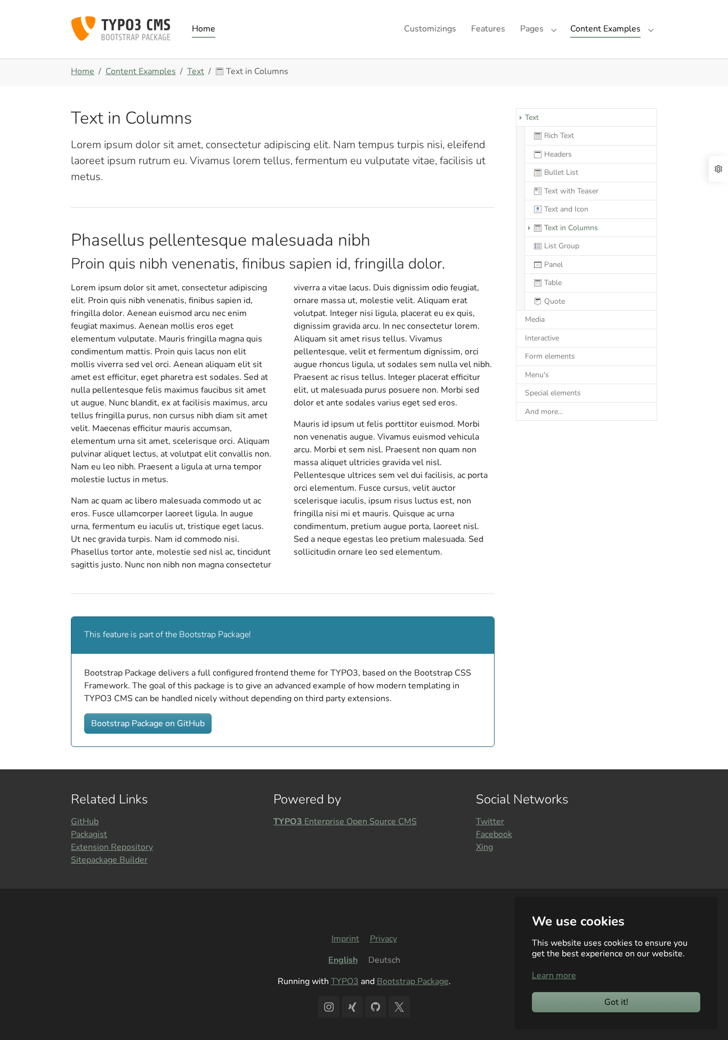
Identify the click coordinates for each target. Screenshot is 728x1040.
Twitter (490, 821)
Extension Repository (112, 847)
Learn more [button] (554, 975)
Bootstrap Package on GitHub (148, 723)
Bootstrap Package (413, 981)
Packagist (89, 834)
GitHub (85, 821)
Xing (484, 847)
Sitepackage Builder (109, 860)
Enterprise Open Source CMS (345, 821)
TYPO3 (345, 981)
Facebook (494, 834)
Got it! (616, 1002)
